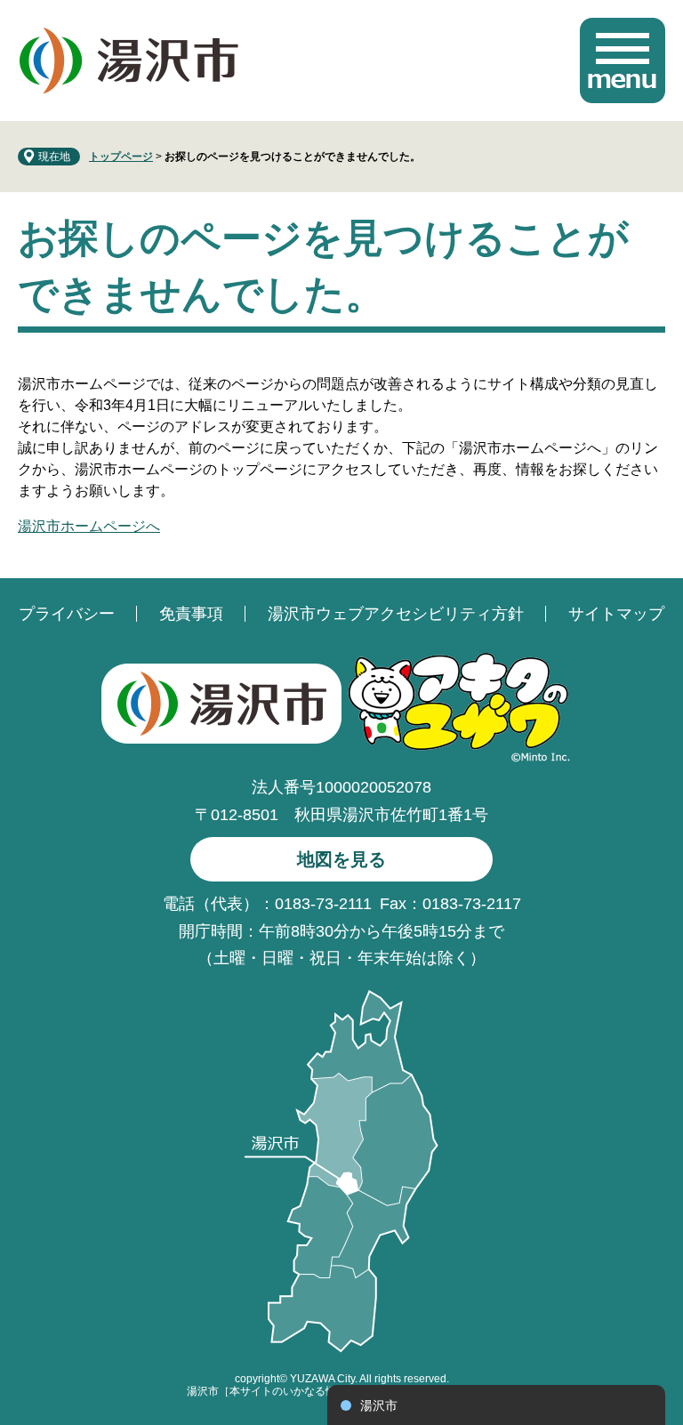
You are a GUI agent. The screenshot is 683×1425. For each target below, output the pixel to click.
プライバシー (67, 614)
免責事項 (191, 614)
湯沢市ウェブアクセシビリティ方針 (396, 614)
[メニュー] (622, 60)
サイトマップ (616, 614)
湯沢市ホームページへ (89, 526)
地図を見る (341, 859)
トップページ (121, 156)
